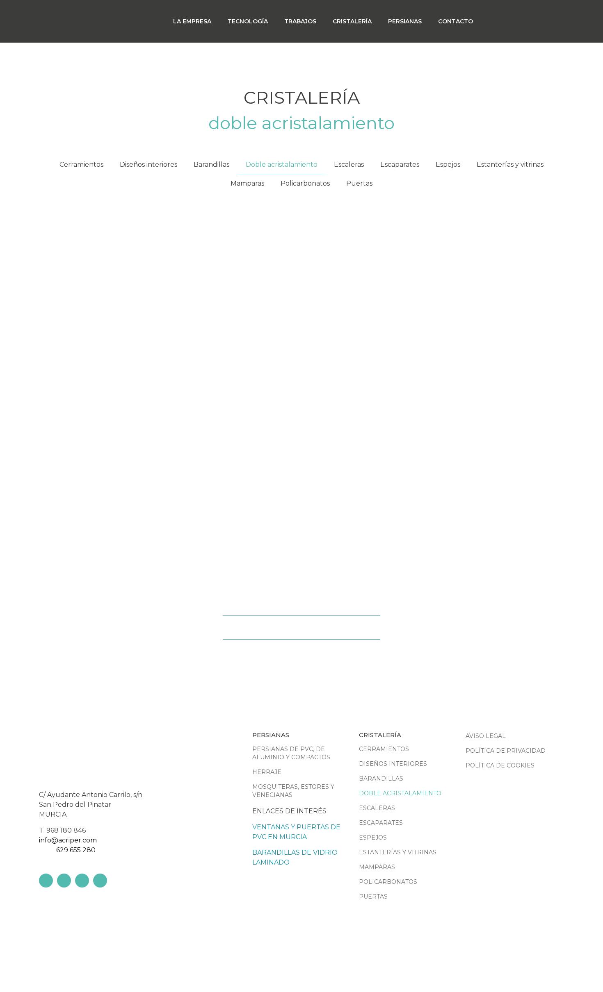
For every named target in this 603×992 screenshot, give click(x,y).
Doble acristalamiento (281, 164)
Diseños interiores (148, 164)
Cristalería (352, 21)
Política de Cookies (500, 765)
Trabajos (300, 21)
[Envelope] (100, 881)
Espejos (448, 164)
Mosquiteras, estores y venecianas (293, 791)
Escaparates (399, 164)
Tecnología (248, 21)
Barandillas (211, 164)
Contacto (455, 21)
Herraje (266, 772)
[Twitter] (64, 881)
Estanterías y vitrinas (510, 164)
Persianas (405, 21)
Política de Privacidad (506, 750)
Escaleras (349, 164)
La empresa (192, 21)
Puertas (359, 183)
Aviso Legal (486, 736)
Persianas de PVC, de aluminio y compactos (291, 753)
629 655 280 (76, 850)
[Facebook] (46, 881)
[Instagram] (82, 881)
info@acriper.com (68, 840)
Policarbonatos (305, 183)
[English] (530, 20)
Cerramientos (81, 164)
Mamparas (247, 183)
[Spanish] (545, 20)
